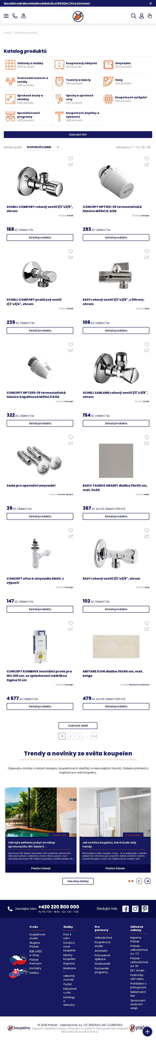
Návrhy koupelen (69, 957)
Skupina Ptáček (34, 944)
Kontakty (35, 968)
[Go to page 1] (129, 881)
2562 (94, 736)
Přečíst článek (41, 868)
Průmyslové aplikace (102, 957)
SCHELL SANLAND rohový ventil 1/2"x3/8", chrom (115, 395)
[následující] (147, 881)
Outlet (67, 984)
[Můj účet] (141, 15)
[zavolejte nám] (15, 15)
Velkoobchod (103, 938)
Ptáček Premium (35, 961)
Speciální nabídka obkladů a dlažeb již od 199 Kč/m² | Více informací (47, 3)
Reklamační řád (138, 994)
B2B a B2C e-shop (35, 953)
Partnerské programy (102, 970)
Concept (144, 215)
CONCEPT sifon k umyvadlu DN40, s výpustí (35, 581)
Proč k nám (67, 936)
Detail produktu (40, 237)
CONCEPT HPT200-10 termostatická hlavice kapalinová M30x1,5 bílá (36, 395)
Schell (70, 215)
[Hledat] (133, 15)
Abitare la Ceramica (139, 684)
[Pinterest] (145, 908)
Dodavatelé (102, 964)
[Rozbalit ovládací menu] (147, 1031)
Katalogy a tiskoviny (69, 1001)
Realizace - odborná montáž (69, 974)
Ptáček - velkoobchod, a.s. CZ (139, 950)
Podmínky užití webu (137, 977)
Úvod (7, 33)
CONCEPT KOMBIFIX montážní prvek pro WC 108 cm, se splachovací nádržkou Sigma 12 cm (39, 675)
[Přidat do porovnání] (70, 165)
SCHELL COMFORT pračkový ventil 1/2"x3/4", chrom (34, 302)
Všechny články (78, 881)
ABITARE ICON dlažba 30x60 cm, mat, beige (113, 673)
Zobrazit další (78, 726)
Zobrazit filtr (78, 135)
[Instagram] (136, 908)
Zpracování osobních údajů (137, 1004)
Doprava (69, 963)
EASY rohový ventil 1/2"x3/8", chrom (111, 579)
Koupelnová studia (37, 936)
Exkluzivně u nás (69, 990)
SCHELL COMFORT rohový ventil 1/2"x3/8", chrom (40, 209)
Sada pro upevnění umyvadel (31, 486)
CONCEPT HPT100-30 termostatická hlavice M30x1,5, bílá (112, 209)
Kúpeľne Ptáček (135, 939)
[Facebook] (126, 908)
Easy (147, 308)
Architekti (101, 951)
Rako (146, 494)
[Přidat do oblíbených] (70, 159)
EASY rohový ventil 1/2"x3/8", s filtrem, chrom (113, 302)
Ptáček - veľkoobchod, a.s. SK (139, 962)
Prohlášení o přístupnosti (138, 985)
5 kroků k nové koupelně (69, 946)
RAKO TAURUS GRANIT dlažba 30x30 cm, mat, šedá (115, 488)
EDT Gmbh (137, 970)
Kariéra (34, 973)
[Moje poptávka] (149, 15)
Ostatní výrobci (65, 494)
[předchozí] (139, 881)
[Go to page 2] (132, 881)
